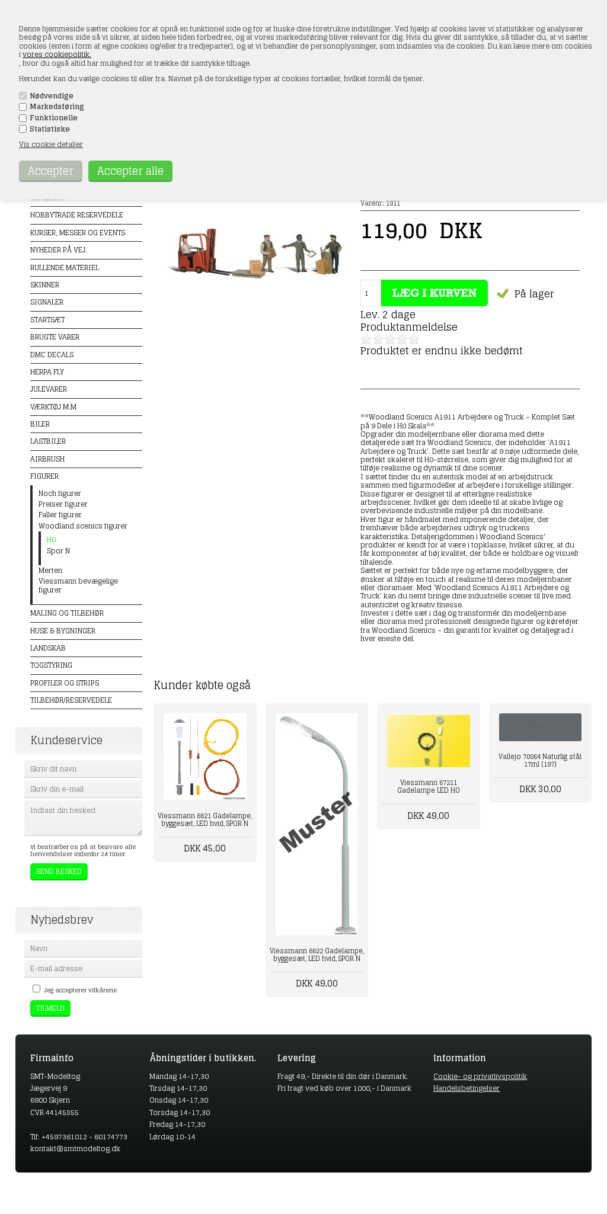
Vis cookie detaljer (51, 144)
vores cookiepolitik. (57, 54)
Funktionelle (54, 118)
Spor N (58, 551)
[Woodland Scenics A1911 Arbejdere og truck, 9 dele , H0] (256, 306)
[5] (414, 339)
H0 (51, 539)
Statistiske (50, 129)
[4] (402, 339)
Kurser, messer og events (77, 232)
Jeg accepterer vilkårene (80, 990)
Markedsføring (57, 106)
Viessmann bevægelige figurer (78, 585)
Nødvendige (52, 96)
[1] (366, 339)
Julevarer (48, 389)
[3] (390, 339)
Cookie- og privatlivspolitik (480, 1076)
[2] (378, 339)
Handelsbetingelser (466, 1088)
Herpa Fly (47, 372)
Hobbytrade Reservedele (76, 215)
